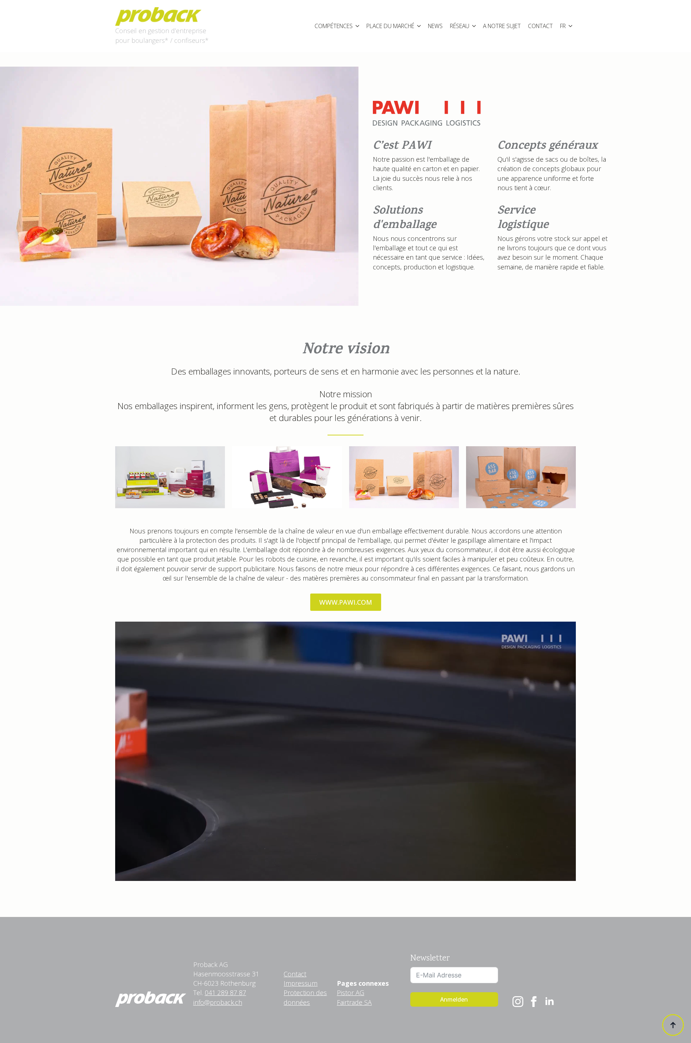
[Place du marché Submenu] (419, 26)
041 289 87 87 (225, 992)
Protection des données (305, 997)
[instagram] (517, 1001)
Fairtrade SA (354, 1002)
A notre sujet (502, 26)
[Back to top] (673, 1025)
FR (563, 26)
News (435, 26)
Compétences (334, 26)
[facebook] (533, 1001)
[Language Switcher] (571, 26)
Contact (540, 26)
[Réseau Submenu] (474, 26)
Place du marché (390, 26)
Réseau (459, 26)
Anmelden (454, 999)
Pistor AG (350, 992)
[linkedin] (549, 1001)
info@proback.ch (217, 1002)
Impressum (300, 983)
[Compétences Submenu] (358, 26)
